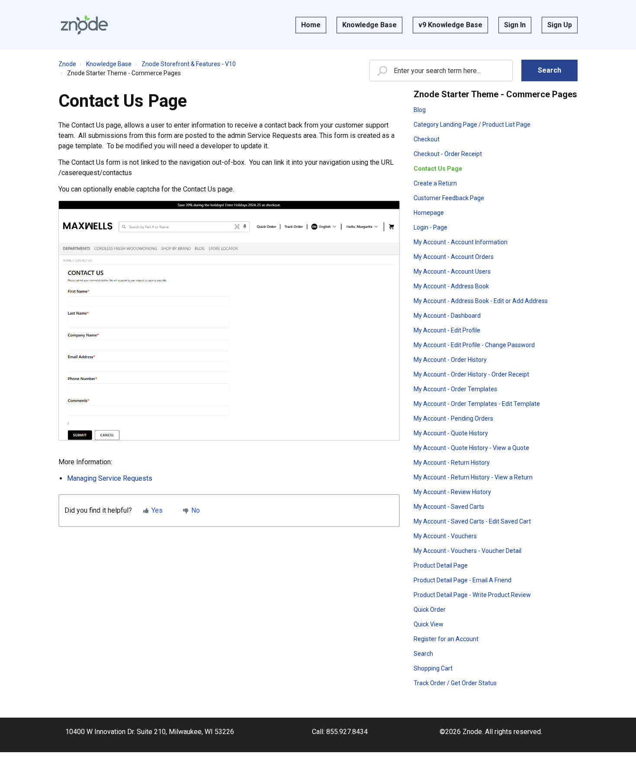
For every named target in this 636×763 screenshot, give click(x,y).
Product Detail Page (441, 565)
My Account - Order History (450, 359)
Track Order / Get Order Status (455, 683)
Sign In (515, 25)
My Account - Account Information (461, 242)
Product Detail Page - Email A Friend (462, 580)
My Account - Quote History (451, 433)
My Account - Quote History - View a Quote (471, 447)
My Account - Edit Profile (447, 330)
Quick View (428, 624)
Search (423, 653)
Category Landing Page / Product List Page (472, 124)
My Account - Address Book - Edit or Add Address (481, 300)
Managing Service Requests (109, 478)
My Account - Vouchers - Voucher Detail (467, 550)
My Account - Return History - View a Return (473, 477)
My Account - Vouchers (445, 536)
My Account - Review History (452, 491)
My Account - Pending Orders (453, 418)
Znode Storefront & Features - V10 (188, 64)
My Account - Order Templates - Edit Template (477, 403)
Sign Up (559, 25)
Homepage (429, 212)
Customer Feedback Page (449, 198)
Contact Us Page (438, 168)
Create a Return (435, 183)
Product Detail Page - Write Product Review (472, 594)
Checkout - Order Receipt (448, 153)
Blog (420, 109)
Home (311, 25)
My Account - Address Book (451, 286)
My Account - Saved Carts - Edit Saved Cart (472, 521)
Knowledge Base (369, 25)
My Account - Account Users (452, 271)
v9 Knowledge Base (450, 25)
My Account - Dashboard (447, 315)
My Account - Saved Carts (449, 506)
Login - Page (430, 227)
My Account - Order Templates (455, 389)
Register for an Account (446, 638)
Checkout (427, 139)
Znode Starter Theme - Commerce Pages (124, 73)
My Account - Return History (452, 462)
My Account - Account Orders (454, 256)
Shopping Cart (433, 668)
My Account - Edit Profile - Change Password (474, 345)
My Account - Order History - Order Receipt (471, 374)
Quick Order (430, 609)
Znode (67, 64)
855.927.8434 (347, 732)
